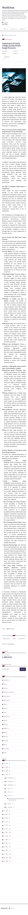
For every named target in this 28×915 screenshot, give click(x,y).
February (10, 807)
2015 (7, 836)
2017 (7, 829)
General (5, 708)
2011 (7, 850)
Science (5, 732)
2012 (7, 846)
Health (5, 712)
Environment (6, 700)
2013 (7, 843)
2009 (7, 857)
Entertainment (7, 696)
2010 (7, 854)
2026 (7, 763)
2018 (7, 825)
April (9, 795)
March (9, 803)
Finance (5, 704)
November (10, 778)
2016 (7, 832)
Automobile (6, 680)
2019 (7, 821)
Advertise (22, 29)
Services (5, 736)
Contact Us (14, 29)
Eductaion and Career (9, 692)
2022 (7, 810)
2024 (7, 770)
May (9, 792)
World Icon (8, 7)
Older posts (21, 638)
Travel (5, 752)
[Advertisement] (14, 881)
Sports (5, 744)
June (9, 788)
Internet (5, 720)
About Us (5, 29)
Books (5, 684)
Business (6, 688)
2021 (7, 814)
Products (6, 724)
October (10, 781)
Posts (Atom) (11, 644)
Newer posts (6, 638)
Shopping (6, 740)
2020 (7, 818)
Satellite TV (6, 728)
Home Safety (6, 716)
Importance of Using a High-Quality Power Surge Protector (11, 45)
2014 (7, 839)
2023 (7, 774)
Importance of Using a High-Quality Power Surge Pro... (16, 799)
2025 (7, 767)
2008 (7, 861)
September (10, 785)
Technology (8, 39)
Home (14, 638)
